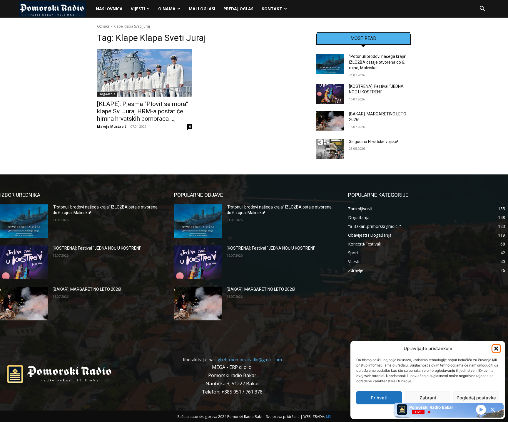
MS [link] (328, 416)
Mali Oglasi (202, 8)
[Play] (480, 409)
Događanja (107, 94)
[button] (496, 349)
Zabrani (428, 398)
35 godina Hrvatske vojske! (373, 141)
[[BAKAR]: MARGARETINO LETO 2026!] (330, 121)
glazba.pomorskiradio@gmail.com (250, 359)
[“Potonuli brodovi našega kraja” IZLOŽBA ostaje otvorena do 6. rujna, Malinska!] (330, 64)
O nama (167, 8)
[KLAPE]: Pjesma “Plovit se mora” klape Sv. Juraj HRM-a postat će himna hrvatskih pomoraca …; (142, 111)
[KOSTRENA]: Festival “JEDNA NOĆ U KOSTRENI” (97, 248)
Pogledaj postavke (476, 398)
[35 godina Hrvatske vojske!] (330, 149)
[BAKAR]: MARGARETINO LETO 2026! (87, 289)
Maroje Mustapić (111, 126)
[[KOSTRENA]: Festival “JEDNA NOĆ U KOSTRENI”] (330, 94)
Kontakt (272, 8)
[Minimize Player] (492, 409)
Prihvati (379, 398)
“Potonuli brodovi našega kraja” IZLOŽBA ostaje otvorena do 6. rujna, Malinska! (378, 62)
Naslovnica (109, 8)
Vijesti (138, 8)
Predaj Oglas (238, 8)
